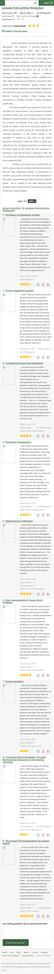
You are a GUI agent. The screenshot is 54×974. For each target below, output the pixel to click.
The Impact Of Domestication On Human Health (26, 842)
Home (4, 952)
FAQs (18, 952)
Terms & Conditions (10, 955)
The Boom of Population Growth (22, 214)
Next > (32, 201)
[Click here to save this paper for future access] (48, 284)
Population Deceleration (18, 442)
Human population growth (19, 290)
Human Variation (14, 681)
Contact (35, 952)
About (26, 952)
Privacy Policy (28, 955)
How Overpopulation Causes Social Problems (23, 601)
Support (44, 952)
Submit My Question (16, 942)
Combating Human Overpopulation (24, 363)
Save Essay (7, 16)
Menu (46, 3)
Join (11, 952)
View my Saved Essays (26, 16)
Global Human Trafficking (19, 521)
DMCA (4, 970)
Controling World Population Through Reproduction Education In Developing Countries (24, 759)
